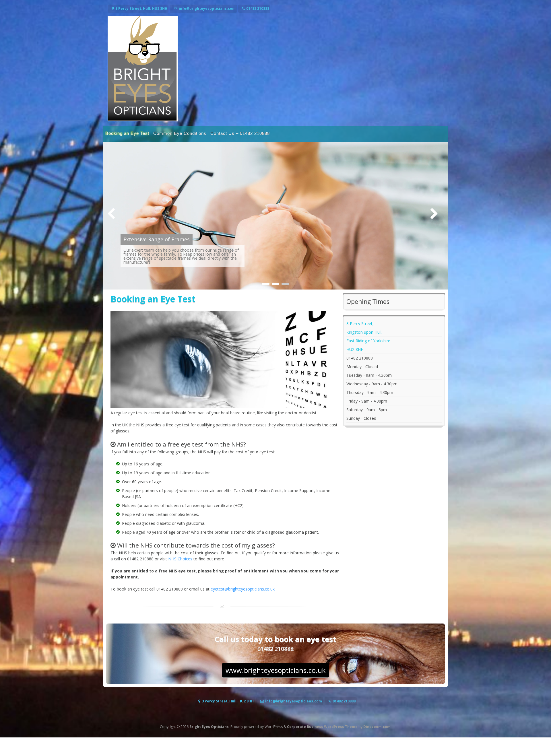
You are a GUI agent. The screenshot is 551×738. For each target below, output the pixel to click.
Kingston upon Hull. (364, 332)
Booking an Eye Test (127, 133)
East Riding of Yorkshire (368, 340)
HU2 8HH (355, 349)
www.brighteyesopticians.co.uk (276, 670)
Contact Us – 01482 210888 (240, 133)
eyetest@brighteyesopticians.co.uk (243, 589)
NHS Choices (180, 559)
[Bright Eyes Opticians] (143, 120)
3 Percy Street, (360, 323)
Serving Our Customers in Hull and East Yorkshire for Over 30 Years (206, 235)
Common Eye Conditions (179, 133)
